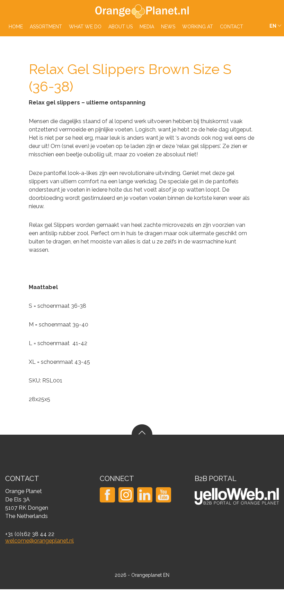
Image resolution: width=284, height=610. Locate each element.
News (168, 26)
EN (272, 26)
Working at (197, 26)
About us (120, 26)
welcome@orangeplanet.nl (39, 540)
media (147, 26)
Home (16, 26)
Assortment (46, 26)
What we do (85, 26)
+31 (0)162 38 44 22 (29, 534)
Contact (231, 26)
